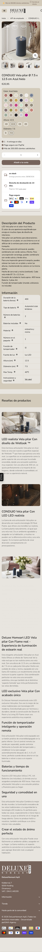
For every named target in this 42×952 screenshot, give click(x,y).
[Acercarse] (35, 55)
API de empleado (17, 18)
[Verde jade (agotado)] (6, 100)
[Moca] (26, 105)
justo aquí (22, 189)
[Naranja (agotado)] (16, 110)
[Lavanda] (26, 100)
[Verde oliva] (11, 110)
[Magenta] (16, 105)
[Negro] (16, 115)
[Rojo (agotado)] (31, 110)
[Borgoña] (11, 95)
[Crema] (16, 95)
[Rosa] (26, 110)
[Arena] (11, 115)
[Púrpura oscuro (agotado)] (6, 110)
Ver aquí (28, 379)
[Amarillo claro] (31, 100)
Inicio (4, 18)
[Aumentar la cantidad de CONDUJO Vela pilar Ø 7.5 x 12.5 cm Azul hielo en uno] (37, 155)
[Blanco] (26, 95)
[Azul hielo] (31, 95)
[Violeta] (26, 115)
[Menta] (21, 105)
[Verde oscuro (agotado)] (31, 105)
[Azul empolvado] (21, 115)
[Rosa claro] (6, 105)
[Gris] (21, 95)
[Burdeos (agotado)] (6, 95)
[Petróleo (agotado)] (21, 110)
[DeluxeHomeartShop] (17, 10)
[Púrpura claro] (11, 105)
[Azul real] (21, 100)
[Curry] (16, 100)
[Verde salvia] (6, 115)
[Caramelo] (11, 100)
